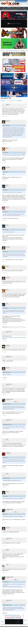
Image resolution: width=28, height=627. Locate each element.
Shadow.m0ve (9, 331)
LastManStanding (9, 399)
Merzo (7, 266)
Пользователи (18, 7)
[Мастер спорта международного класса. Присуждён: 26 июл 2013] (17, 402)
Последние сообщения (13, 9)
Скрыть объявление (22, 615)
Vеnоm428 (8, 452)
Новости (4, 7)
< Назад (2, 100)
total (7, 439)
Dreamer (8, 345)
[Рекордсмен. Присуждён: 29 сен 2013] (15, 402)
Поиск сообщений (5, 9)
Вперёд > (19, 100)
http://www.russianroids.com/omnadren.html (13, 337)
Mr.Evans (8, 120)
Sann (7, 147)
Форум (9, 7)
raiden (7, 564)
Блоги (13, 7)
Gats (7, 185)
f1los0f (7, 549)
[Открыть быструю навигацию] (26, 50)
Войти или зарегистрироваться (21, 1)
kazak (7, 491)
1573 (17, 100)
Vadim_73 (8, 104)
